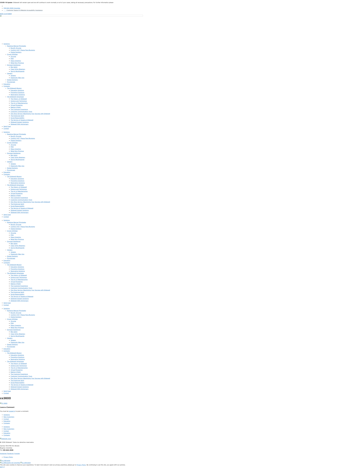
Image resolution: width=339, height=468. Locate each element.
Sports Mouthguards (17, 71)
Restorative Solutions (18, 94)
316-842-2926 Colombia (12, 8)
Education (7, 84)
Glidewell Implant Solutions (20, 122)
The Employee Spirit (17, 116)
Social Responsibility (17, 118)
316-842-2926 (8, 450)
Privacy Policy (81, 465)
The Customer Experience (19, 109)
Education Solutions (17, 90)
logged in (12, 411)
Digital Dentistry (16, 52)
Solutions (7, 44)
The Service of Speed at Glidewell (22, 120)
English (7, 460)
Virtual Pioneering (17, 105)
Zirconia (13, 56)
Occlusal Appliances (13, 65)
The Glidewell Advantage (15, 97)
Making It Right (16, 107)
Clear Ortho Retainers (18, 69)
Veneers (9, 73)
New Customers (9, 417)
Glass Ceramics (16, 61)
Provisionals (11, 82)
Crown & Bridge (12, 54)
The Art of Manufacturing (19, 103)
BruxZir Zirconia (16, 48)
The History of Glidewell (19, 99)
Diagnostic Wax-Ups (17, 78)
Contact (6, 128)
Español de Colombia (13, 463)
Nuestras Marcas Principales (16, 46)
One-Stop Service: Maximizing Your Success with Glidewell (30, 114)
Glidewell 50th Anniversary (20, 124)
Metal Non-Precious (17, 63)
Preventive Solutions (17, 92)
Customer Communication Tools (21, 111)
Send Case (7, 126)
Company (7, 86)
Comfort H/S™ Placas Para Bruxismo (23, 50)
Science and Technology (19, 101)
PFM (12, 58)
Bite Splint (14, 67)
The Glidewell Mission (14, 88)
